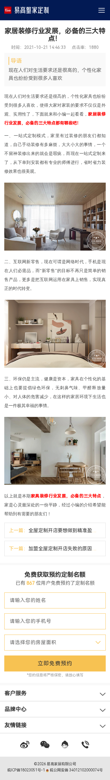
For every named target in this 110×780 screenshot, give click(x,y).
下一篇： (57, 549)
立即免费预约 (55, 663)
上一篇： (57, 530)
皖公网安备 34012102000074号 (76, 770)
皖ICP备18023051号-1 (26, 770)
